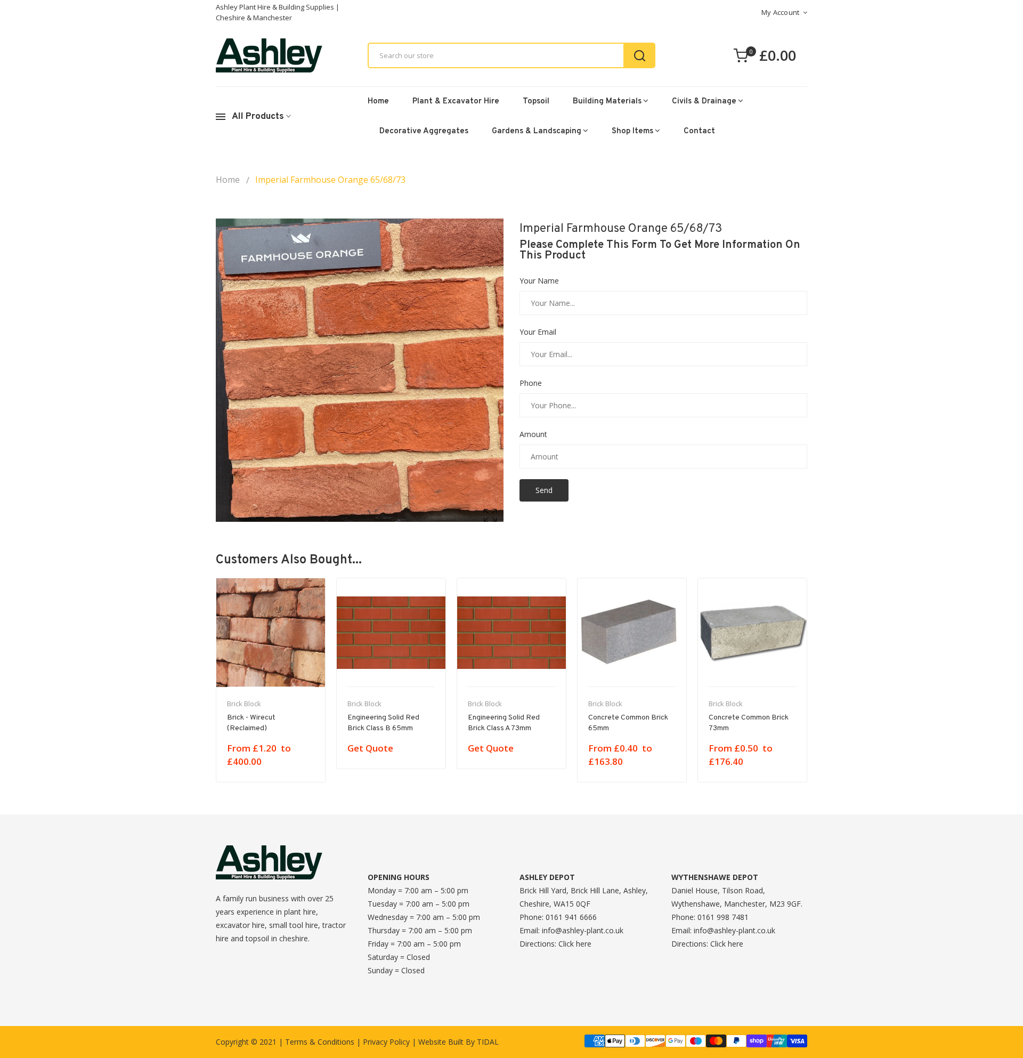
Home (378, 101)
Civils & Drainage (704, 101)
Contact (699, 131)
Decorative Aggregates (423, 131)
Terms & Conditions (319, 1042)
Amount (533, 434)
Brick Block (244, 703)
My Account (780, 12)
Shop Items (632, 131)
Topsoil (536, 101)
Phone (530, 383)
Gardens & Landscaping (536, 131)
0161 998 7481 (723, 917)
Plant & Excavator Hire (455, 101)
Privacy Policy (386, 1042)
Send (544, 490)
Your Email (537, 332)
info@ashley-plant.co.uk (582, 930)
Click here (574, 944)
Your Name (539, 281)
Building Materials (607, 101)
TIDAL (488, 1042)
